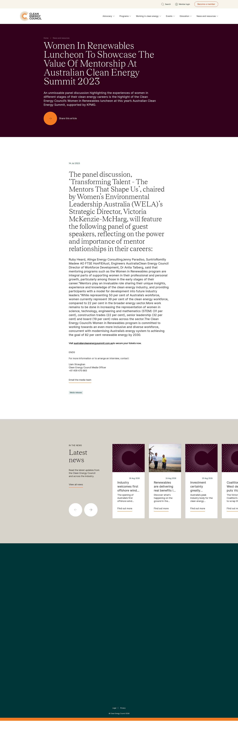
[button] (91, 510)
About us (48, 614)
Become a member (206, 4)
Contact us (49, 608)
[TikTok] (129, 586)
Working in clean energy (147, 16)
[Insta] (111, 586)
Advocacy (107, 16)
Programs (124, 16)
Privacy (123, 708)
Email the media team (80, 380)
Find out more (124, 508)
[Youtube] (124, 586)
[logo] (31, 16)
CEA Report (74, 605)
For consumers (101, 617)
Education (184, 16)
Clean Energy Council (117, 713)
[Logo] (119, 573)
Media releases (76, 392)
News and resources (206, 16)
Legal (114, 708)
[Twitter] (120, 586)
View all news (76, 484)
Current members (52, 620)
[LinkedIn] (115, 586)
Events (169, 16)
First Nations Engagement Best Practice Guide (77, 629)
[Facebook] (107, 586)
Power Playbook (76, 611)
